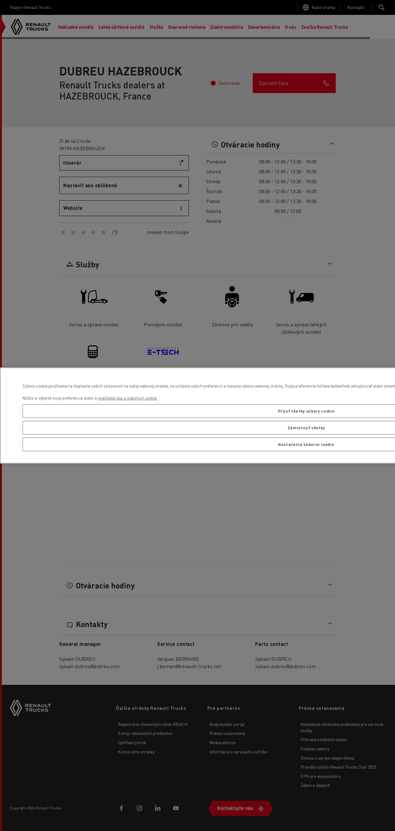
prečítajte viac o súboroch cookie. (127, 398)
